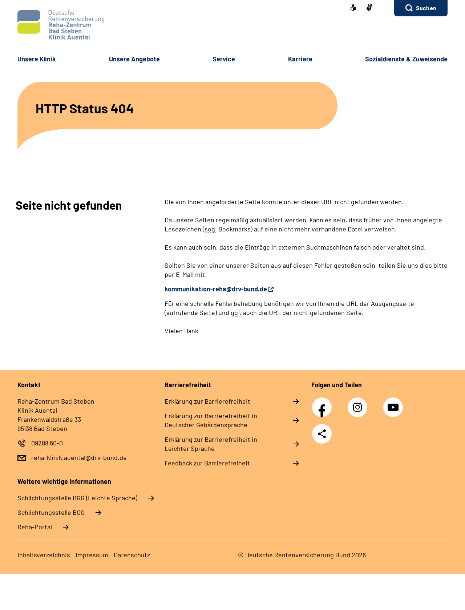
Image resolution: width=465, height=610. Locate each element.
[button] (421, 8)
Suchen (426, 7)
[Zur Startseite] (232, 25)
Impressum (92, 555)
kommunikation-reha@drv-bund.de (216, 289)
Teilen (321, 433)
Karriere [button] (300, 59)
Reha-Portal (34, 527)
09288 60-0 (47, 443)
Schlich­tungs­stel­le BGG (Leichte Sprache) (77, 498)
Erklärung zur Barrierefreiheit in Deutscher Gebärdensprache (211, 420)
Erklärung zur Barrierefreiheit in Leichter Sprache (211, 443)
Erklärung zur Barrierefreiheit (207, 401)
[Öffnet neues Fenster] (353, 8)
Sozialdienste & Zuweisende (406, 59)
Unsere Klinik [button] (36, 59)
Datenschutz (132, 555)
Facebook (323, 403)
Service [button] (224, 59)
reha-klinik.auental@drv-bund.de (79, 457)
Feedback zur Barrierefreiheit (207, 463)
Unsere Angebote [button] (134, 59)
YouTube (394, 403)
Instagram (359, 403)
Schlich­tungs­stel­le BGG (51, 512)
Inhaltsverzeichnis (43, 555)
